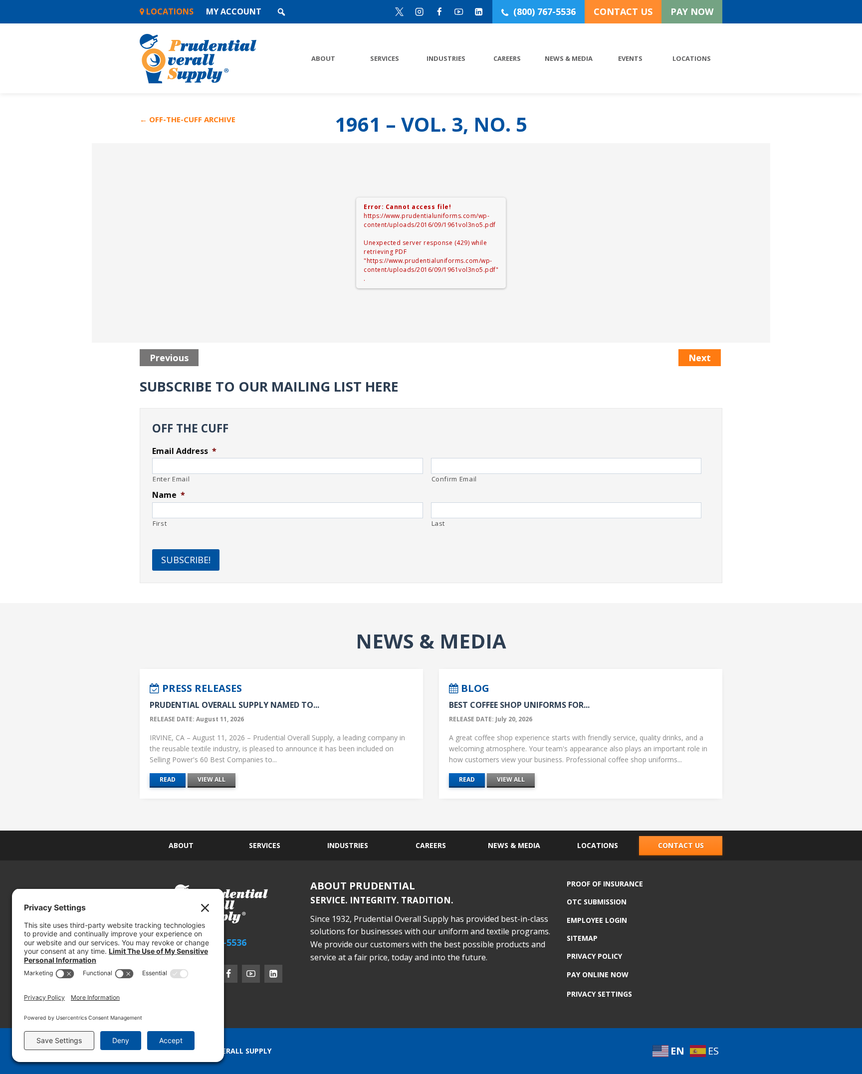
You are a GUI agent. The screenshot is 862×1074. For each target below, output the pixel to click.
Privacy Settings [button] (599, 994)
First (160, 523)
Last (438, 523)
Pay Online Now (598, 974)
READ (168, 779)
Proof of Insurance (605, 884)
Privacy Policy (594, 956)
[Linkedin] (479, 11)
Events (630, 58)
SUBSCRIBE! (186, 560)
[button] (281, 11)
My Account (233, 11)
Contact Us (681, 845)
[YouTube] (459, 11)
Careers (507, 58)
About (323, 58)
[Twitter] (400, 11)
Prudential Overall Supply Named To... (234, 704)
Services (384, 58)
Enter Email (171, 478)
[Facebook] (439, 11)
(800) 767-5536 (544, 11)
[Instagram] (419, 11)
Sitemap (582, 938)
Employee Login (597, 920)
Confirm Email (454, 478)
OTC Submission (597, 901)
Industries (446, 58)
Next (699, 358)
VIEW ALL (211, 779)
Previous (169, 358)
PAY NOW (691, 11)
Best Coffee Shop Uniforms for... (519, 704)
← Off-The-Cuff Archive (187, 119)
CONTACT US (623, 11)
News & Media (569, 58)
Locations (169, 11)
